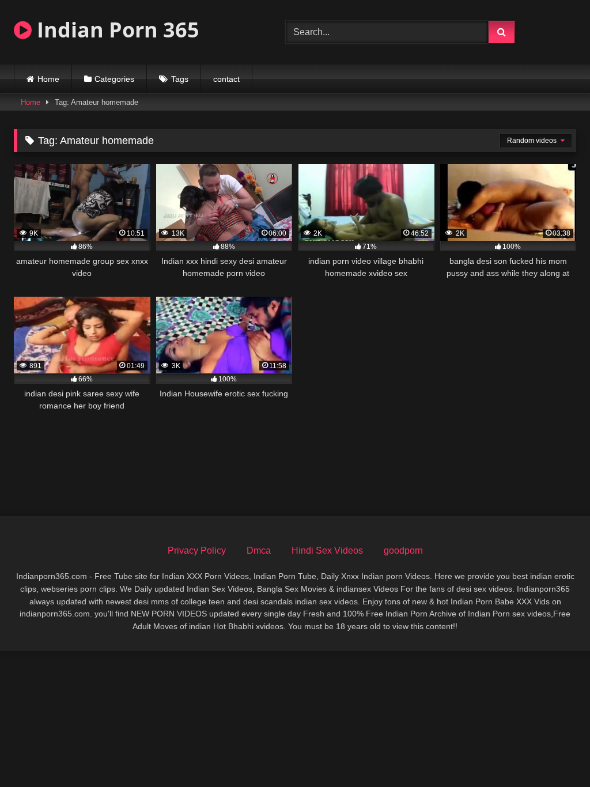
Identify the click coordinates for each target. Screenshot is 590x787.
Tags (179, 79)
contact (226, 79)
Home (48, 79)
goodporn (403, 550)
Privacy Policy (197, 550)
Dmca (259, 550)
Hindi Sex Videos (327, 550)
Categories (114, 79)
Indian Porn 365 (115, 30)
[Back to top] (554, 752)
